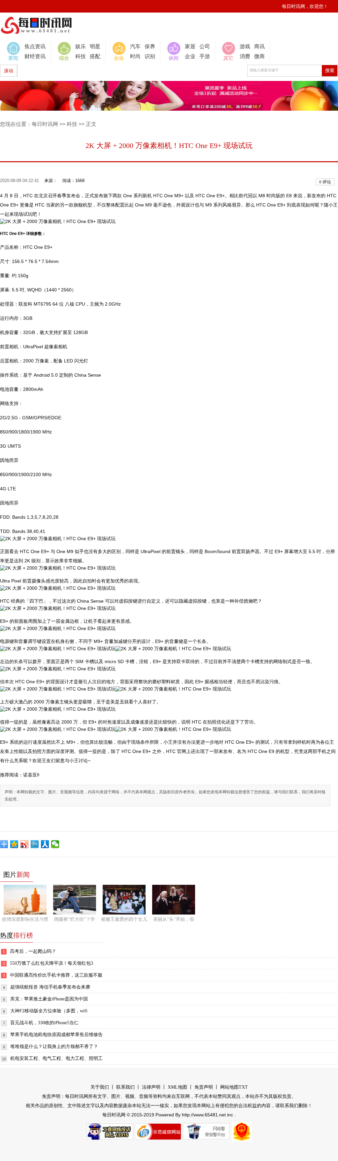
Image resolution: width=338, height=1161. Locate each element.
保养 (150, 46)
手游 (204, 56)
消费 (245, 56)
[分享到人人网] (45, 844)
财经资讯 (35, 56)
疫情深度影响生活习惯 (25, 919)
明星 (95, 46)
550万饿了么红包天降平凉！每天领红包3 (51, 963)
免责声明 (203, 1087)
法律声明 (151, 1087)
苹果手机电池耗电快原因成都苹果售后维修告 (56, 1034)
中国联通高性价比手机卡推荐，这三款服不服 (56, 975)
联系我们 (125, 1087)
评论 (325, 181)
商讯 (259, 46)
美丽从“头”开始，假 (173, 919)
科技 (80, 56)
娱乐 (80, 46)
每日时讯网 (45, 124)
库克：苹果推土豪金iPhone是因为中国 (49, 998)
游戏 (245, 46)
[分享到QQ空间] (14, 844)
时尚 (135, 56)
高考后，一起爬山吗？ (33, 951)
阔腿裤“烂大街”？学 (74, 919)
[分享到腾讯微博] (35, 844)
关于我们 (99, 1087)
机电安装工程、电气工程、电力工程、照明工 (56, 1058)
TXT (243, 1087)
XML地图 (177, 1087)
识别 (150, 56)
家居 (190, 46)
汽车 (135, 46)
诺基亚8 (31, 774)
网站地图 (229, 1087)
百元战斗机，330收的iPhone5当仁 (44, 1022)
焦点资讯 (35, 46)
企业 (190, 56)
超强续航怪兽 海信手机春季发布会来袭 (50, 987)
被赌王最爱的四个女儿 (124, 919)
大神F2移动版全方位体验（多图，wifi (48, 1010)
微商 (259, 56)
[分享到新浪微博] (24, 844)
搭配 (95, 56)
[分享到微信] (55, 844)
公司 (204, 46)
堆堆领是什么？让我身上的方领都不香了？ (54, 1046)
